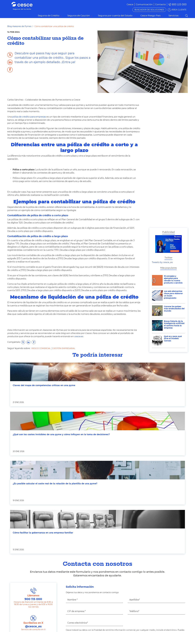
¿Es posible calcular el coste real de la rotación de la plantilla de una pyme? (55, 483)
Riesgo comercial (41, 348)
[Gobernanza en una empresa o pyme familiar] (97, 519)
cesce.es (78, 336)
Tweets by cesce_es (162, 262)
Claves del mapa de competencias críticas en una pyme (44, 385)
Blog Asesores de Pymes (19, 26)
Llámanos (33, 597)
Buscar (186, 15)
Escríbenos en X (33, 624)
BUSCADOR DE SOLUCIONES (149, 9)
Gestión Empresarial (64, 348)
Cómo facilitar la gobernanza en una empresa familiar (43, 532)
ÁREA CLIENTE (179, 9)
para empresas (29, 116)
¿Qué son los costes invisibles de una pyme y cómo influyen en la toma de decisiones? (61, 434)
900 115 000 (179, 4)
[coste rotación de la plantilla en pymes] (97, 470)
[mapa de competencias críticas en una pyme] (97, 372)
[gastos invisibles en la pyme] (97, 421)
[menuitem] (144, 4)
